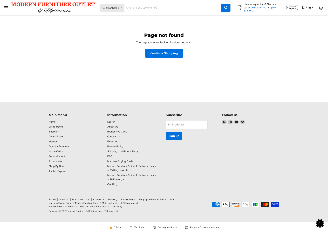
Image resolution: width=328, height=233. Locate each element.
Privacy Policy (115, 146)
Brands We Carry (117, 131)
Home (52, 121)
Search (111, 121)
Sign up (173, 136)
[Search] (225, 8)
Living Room (56, 126)
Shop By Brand (57, 166)
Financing (112, 141)
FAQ (109, 156)
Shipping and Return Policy (123, 151)
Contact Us (113, 136)
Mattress (54, 141)
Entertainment (57, 156)
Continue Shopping (164, 53)
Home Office (56, 151)
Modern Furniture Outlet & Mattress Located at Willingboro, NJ (106, 203)
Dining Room (56, 136)
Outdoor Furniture (59, 146)
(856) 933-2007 (259, 7)
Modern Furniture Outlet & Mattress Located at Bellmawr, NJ (79, 206)
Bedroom (54, 131)
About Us (112, 126)
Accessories (55, 161)
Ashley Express (57, 171)
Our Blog (112, 184)
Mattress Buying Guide (120, 161)
